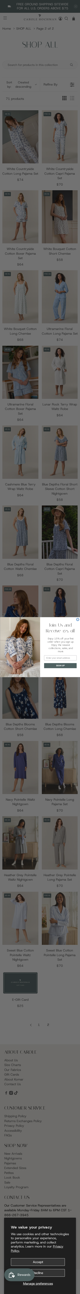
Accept (38, 1262)
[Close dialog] (77, 619)
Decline (38, 1273)
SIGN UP (60, 665)
